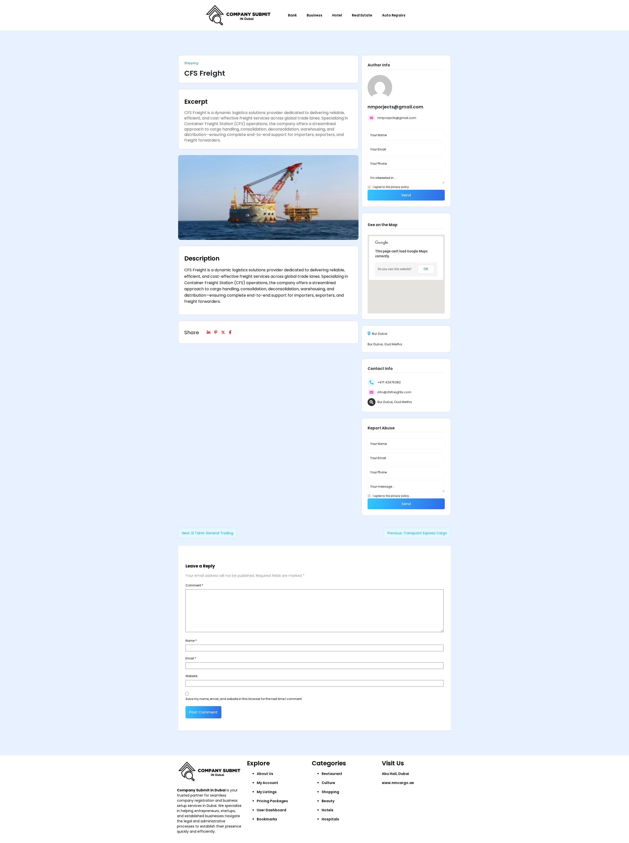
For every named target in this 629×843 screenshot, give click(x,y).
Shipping (191, 63)
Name (191, 641)
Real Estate (362, 15)
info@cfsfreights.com (394, 392)
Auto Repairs (393, 15)
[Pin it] (215, 332)
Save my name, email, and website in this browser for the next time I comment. (244, 699)
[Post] (223, 332)
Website (191, 676)
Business (314, 15)
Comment (194, 585)
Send (406, 195)
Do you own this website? (395, 269)
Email (191, 658)
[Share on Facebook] (230, 332)
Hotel (337, 15)
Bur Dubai (379, 334)
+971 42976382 (389, 382)
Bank (292, 15)
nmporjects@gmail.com (396, 118)
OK (426, 269)
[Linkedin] (208, 332)
